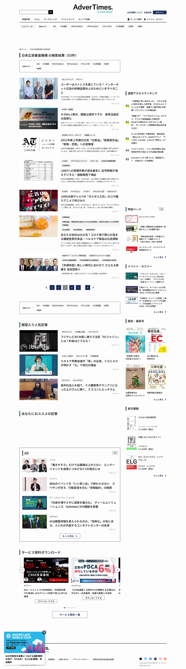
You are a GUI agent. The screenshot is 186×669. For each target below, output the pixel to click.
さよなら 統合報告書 (147, 417)
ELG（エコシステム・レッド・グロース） (151, 458)
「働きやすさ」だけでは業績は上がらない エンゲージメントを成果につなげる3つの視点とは (82, 467)
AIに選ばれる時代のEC (152, 357)
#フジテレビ (93, 332)
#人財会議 (120, 26)
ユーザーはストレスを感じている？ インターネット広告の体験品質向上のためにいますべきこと (90, 88)
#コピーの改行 (67, 356)
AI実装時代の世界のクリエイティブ (135, 394)
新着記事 (26, 19)
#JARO (65, 161)
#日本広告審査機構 (108, 161)
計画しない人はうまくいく (149, 437)
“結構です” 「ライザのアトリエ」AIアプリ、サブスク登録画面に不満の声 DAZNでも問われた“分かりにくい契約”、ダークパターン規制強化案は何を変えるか (149, 121)
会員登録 (148, 12)
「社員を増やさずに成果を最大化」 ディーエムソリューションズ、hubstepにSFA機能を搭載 (83, 504)
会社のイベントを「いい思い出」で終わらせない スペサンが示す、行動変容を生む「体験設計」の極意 (82, 486)
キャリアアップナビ (147, 217)
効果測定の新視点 (154, 392)
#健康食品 (66, 217)
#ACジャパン (67, 332)
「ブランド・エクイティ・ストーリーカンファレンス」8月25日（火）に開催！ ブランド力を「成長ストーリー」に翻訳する (152, 278)
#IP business (92, 26)
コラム (37, 19)
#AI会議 (64, 26)
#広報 (131, 26)
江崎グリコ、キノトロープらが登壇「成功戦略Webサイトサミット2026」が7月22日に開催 (152, 290)
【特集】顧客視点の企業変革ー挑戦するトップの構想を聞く (152, 228)
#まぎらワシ (112, 191)
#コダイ (87, 191)
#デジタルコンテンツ (79, 161)
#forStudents (77, 26)
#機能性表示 (90, 229)
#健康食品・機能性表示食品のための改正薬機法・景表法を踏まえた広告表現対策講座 (90, 223)
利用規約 (51, 659)
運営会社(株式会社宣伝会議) (103, 659)
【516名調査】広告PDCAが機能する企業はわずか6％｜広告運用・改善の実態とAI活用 (93, 591)
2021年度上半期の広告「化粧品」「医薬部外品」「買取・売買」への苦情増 (90, 142)
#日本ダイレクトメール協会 (99, 255)
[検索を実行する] (50, 12)
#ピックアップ (67, 79)
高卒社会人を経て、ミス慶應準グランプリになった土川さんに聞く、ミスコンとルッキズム (89, 387)
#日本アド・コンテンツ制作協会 (74, 255)
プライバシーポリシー (81, 659)
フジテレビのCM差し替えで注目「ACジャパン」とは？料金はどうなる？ (90, 339)
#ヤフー (79, 79)
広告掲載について (135, 12)
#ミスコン (66, 380)
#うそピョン (75, 191)
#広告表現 (66, 229)
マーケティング (50, 19)
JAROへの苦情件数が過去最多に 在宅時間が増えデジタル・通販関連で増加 (89, 173)
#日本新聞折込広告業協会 (89, 260)
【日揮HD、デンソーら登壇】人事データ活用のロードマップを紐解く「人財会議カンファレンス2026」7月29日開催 (153, 302)
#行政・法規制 (67, 109)
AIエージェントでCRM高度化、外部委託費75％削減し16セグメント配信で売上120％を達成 (45, 593)
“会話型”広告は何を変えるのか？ (133, 357)
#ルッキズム (77, 380)
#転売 (140, 26)
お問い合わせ (63, 659)
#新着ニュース (89, 135)
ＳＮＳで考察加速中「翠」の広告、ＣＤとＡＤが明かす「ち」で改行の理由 (89, 363)
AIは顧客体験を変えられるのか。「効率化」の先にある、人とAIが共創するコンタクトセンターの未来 (82, 523)
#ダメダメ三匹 (98, 191)
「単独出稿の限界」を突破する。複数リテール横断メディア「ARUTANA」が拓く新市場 (152, 239)
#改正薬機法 (77, 229)
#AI (54, 26)
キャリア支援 (84, 19)
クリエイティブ (67, 19)
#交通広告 (94, 356)
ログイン (160, 12)
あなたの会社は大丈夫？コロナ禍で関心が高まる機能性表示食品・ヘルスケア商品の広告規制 (89, 237)
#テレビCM (107, 26)
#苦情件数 (66, 165)
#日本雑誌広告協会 (109, 260)
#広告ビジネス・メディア (71, 135)
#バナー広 (94, 161)
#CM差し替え (80, 332)
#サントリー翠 (81, 356)
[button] (22, 570)
